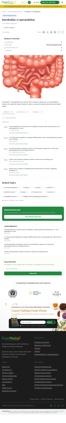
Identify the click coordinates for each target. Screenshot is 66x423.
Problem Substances (43, 388)
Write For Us (7, 388)
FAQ (3, 385)
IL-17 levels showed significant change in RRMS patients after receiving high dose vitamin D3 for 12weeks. (35, 138)
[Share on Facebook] (43, 32)
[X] (62, 405)
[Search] (29, 2)
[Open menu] (62, 2)
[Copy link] (58, 32)
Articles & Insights (41, 342)
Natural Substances (42, 367)
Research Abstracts (42, 345)
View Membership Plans (33, 217)
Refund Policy (59, 399)
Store (37, 2)
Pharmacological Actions (45, 379)
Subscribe (33, 273)
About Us (6, 367)
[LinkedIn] (58, 405)
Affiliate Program (9, 391)
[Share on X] (47, 32)
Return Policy (7, 379)
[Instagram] (51, 405)
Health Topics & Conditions (45, 370)
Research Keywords (42, 373)
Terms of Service (47, 399)
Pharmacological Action (15, 12)
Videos (37, 351)
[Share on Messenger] (51, 32)
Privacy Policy (7, 373)
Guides (37, 348)
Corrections (7, 382)
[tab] (8, 112)
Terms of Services (9, 376)
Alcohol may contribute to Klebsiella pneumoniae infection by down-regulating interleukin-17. (33, 169)
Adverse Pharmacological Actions (48, 385)
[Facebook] (55, 405)
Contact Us (7, 370)
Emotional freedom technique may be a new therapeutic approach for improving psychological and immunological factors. (33, 149)
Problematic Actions (43, 382)
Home (4, 12)
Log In (44, 2)
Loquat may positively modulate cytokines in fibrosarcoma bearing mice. (31, 159)
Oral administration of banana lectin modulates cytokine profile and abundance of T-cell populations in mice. (35, 127)
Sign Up (49, 322)
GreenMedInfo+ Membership (46, 354)
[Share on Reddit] (55, 32)
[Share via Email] (62, 32)
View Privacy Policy (42, 325)
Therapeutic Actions (42, 376)
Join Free (52, 2)
